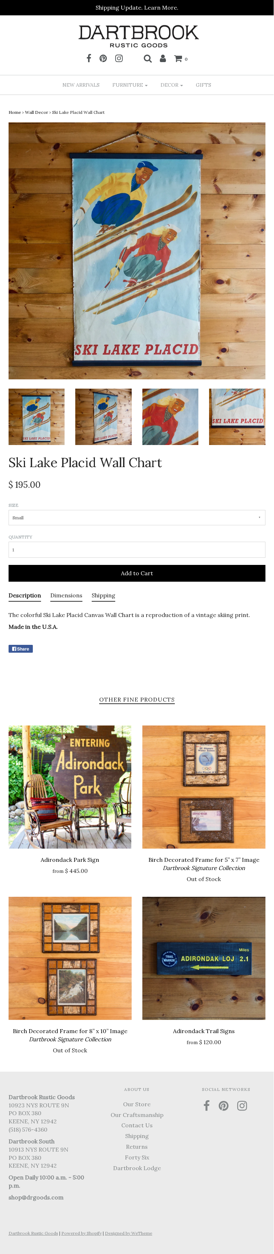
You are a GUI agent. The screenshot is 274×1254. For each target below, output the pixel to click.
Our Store (137, 1104)
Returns (137, 1146)
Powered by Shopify (81, 1233)
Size (14, 505)
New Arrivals (81, 85)
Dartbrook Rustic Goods (33, 1233)
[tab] (25, 597)
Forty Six (137, 1157)
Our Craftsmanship (137, 1114)
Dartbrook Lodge (137, 1168)
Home (15, 112)
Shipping (137, 1135)
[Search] (147, 58)
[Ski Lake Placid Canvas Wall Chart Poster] (37, 416)
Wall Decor (36, 112)
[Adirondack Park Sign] (70, 787)
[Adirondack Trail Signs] (203, 958)
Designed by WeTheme (128, 1233)
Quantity (20, 537)
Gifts (203, 85)
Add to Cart (137, 573)
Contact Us (137, 1125)
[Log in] (162, 58)
